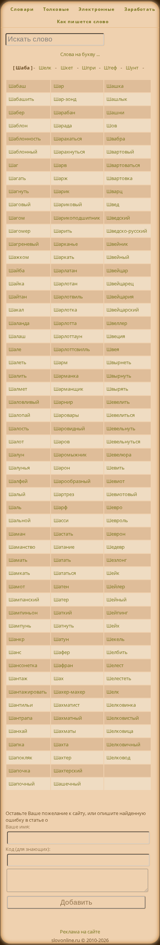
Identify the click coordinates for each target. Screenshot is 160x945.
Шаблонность (25, 138)
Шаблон (18, 125)
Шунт (132, 67)
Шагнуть (19, 191)
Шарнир (63, 402)
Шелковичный (123, 744)
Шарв (60, 165)
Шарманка (66, 375)
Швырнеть (118, 362)
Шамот (17, 586)
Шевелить (118, 402)
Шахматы (65, 731)
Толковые (56, 9)
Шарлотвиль (68, 296)
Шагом (17, 217)
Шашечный (67, 783)
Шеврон (115, 533)
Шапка (16, 744)
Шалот (16, 441)
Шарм (61, 362)
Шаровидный (69, 428)
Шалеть (17, 362)
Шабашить (21, 99)
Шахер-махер (69, 691)
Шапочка (19, 770)
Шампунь (20, 625)
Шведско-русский (126, 230)
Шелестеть (118, 678)
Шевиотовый (121, 494)
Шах (59, 678)
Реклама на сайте (80, 931)
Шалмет (18, 388)
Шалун (16, 454)
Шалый (17, 494)
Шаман (17, 533)
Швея (112, 349)
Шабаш (17, 86)
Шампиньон (23, 612)
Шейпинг (117, 612)
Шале (15, 349)
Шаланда (19, 323)
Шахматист (67, 704)
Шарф (60, 507)
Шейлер (115, 586)
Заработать (140, 9)
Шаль (15, 507)
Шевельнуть (120, 428)
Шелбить (117, 652)
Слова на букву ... (80, 54)
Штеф (110, 67)
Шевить (115, 467)
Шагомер (20, 230)
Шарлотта (65, 323)
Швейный (117, 257)
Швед (112, 204)
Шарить (63, 230)
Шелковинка (121, 704)
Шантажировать (28, 691)
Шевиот (115, 481)
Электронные (97, 9)
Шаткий (63, 612)
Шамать (18, 560)
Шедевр (115, 546)
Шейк (112, 573)
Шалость (19, 428)
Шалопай (19, 415)
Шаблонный (23, 151)
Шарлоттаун (68, 336)
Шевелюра (118, 454)
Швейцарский (122, 309)
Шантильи (21, 704)
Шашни (115, 112)
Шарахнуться (69, 151)
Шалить (18, 375)
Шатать (62, 560)
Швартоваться (123, 165)
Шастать (63, 533)
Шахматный (68, 718)
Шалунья (19, 467)
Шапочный (22, 783)
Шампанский (24, 599)
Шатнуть (64, 625)
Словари (22, 9)
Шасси (61, 520)
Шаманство (22, 546)
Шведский (118, 217)
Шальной (20, 520)
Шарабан (64, 112)
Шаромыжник (70, 454)
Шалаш (17, 336)
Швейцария (120, 296)
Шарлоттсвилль (72, 349)
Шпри (89, 67)
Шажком (19, 257)
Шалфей (18, 481)
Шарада (63, 125)
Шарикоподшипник (77, 217)
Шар (59, 86)
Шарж (61, 178)
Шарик (62, 191)
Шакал (16, 309)
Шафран (63, 665)
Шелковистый (122, 718)
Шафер (62, 652)
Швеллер (116, 323)
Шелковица (119, 731)
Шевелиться (120, 415)
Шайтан (18, 296)
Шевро (114, 507)
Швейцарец (120, 283)
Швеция (115, 336)
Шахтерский (68, 770)
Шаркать (64, 257)
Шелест (115, 665)
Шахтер (62, 757)
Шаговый (20, 204)
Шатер (61, 599)
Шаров (62, 441)
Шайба (17, 270)
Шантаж (18, 678)
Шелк (45, 67)
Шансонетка (23, 665)
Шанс (15, 652)
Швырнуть (118, 375)
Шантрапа (20, 718)
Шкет (67, 67)
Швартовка (119, 178)
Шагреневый (24, 244)
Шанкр (17, 639)
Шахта (61, 744)
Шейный (116, 599)
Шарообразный (72, 481)
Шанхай (18, 731)
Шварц (114, 191)
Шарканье (66, 244)
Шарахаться (68, 138)
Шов (111, 125)
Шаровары (66, 415)
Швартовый (120, 151)
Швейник (117, 244)
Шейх (112, 625)
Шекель (115, 639)
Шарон (62, 467)
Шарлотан (65, 283)
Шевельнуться (123, 441)
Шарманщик (68, 388)
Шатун (61, 639)
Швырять (117, 388)
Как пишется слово (83, 21)
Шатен (61, 586)
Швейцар (117, 270)
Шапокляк (20, 757)
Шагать (17, 178)
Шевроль (117, 520)
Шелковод (118, 757)
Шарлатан (65, 270)
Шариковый (68, 204)
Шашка (115, 86)
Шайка (16, 283)
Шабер (17, 112)
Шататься (65, 573)
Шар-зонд (65, 99)
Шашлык (116, 99)
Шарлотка (65, 309)
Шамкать (19, 573)
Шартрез (64, 494)
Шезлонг (116, 560)
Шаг (13, 165)
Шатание (64, 546)
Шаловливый (24, 402)
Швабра (115, 138)
